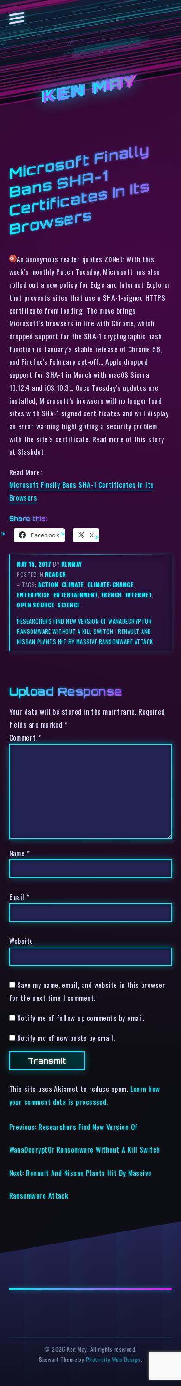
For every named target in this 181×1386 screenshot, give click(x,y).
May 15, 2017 (35, 564)
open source (35, 604)
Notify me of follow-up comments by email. (81, 1017)
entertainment (75, 594)
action (48, 584)
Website (21, 940)
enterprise (33, 594)
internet (138, 594)
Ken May (90, 89)
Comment (25, 737)
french (111, 594)
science (69, 604)
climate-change (110, 584)
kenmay (71, 564)
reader (55, 574)
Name (19, 853)
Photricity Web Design (113, 1359)
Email (19, 896)
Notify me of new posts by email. (66, 1037)
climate (73, 584)
